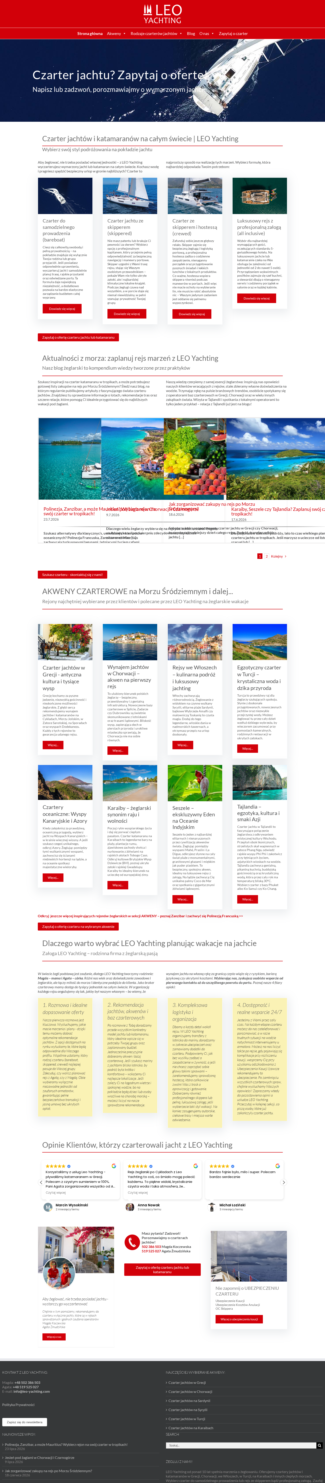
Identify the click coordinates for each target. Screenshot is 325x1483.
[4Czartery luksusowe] (162, 61)
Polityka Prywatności (18, 1404)
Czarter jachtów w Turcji (186, 1419)
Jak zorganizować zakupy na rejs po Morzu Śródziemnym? (212, 506)
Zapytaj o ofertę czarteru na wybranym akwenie (78, 926)
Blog (191, 33)
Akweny (114, 33)
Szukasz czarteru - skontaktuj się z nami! (72, 574)
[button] (283, 1182)
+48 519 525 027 (26, 1387)
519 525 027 (152, 1251)
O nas (204, 33)
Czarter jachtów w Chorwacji (190, 1391)
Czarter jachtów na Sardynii (189, 1400)
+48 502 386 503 (27, 1382)
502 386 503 (152, 1246)
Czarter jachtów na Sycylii (187, 1410)
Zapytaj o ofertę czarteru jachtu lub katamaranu (78, 337)
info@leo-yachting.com (31, 1391)
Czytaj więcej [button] (56, 1193)
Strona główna (90, 33)
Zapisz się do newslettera (24, 1422)
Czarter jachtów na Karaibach (190, 1428)
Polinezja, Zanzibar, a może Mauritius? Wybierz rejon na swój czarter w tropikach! (66, 1444)
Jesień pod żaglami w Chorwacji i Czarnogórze (152, 509)
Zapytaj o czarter (233, 33)
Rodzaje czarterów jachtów (154, 33)
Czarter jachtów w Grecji (187, 1382)
